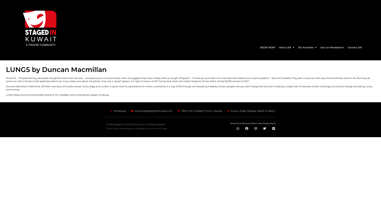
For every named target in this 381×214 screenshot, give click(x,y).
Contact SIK (355, 47)
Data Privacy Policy (266, 123)
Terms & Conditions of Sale (243, 123)
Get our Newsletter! (332, 47)
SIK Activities (306, 47)
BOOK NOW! (267, 47)
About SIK (285, 47)
